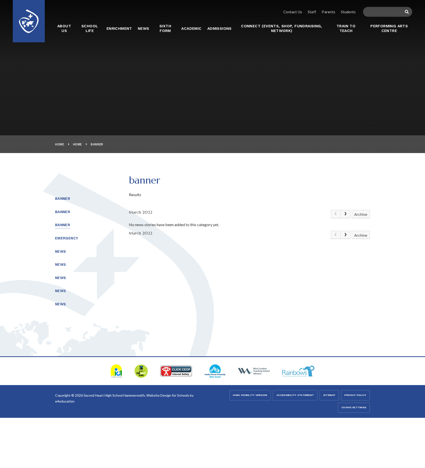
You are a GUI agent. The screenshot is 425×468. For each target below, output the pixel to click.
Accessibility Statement (295, 395)
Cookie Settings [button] (353, 407)
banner (97, 144)
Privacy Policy (355, 395)
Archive (360, 214)
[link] (336, 214)
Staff (312, 12)
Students (348, 12)
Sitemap (329, 395)
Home (59, 144)
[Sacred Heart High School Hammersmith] (29, 18)
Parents (328, 12)
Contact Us (292, 12)
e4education (65, 401)
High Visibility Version (250, 395)
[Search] (406, 12)
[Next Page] (345, 214)
